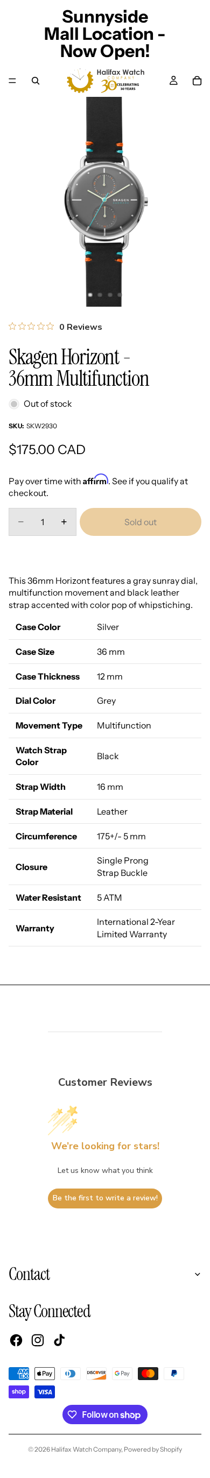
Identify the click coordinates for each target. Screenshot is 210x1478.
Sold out (140, 522)
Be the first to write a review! (105, 1198)
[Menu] (12, 80)
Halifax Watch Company (86, 1449)
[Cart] (197, 81)
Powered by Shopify (153, 1449)
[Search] (35, 81)
